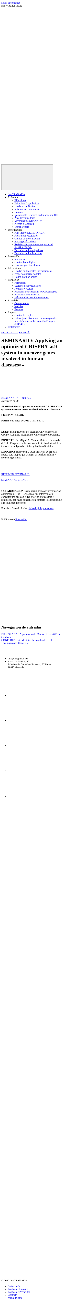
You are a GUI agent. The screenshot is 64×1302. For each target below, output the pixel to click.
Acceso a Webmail (24, 223)
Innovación (20, 259)
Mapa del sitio (15, 1297)
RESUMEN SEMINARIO (15, 474)
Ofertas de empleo (23, 315)
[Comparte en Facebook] (26, 544)
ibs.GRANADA (16, 194)
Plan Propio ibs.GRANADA (29, 232)
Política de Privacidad (19, 1292)
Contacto (12, 1294)
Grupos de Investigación (27, 238)
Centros (18, 212)
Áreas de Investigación (26, 235)
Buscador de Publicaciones (28, 253)
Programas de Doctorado (27, 294)
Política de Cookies (18, 1289)
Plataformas (14, 327)
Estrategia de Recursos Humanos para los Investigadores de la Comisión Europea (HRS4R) (35, 321)
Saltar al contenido (11, 2)
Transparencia (21, 226)
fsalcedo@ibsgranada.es (41, 508)
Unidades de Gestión (25, 206)
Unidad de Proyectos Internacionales (33, 271)
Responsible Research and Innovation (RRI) (37, 215)
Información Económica (26, 209)
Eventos (18, 309)
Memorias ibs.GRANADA (28, 220)
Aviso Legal (14, 1286)
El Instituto (20, 200)
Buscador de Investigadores (28, 250)
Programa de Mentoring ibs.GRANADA (35, 291)
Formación (20, 282)
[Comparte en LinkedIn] (26, 595)
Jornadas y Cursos (23, 288)
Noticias (18, 306)
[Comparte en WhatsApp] (26, 620)
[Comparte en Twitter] (26, 569)
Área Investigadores (24, 218)
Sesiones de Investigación (27, 285)
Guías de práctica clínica (27, 265)
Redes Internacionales (25, 276)
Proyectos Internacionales (27, 274)
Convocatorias (21, 303)
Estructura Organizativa (26, 203)
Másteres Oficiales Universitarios (31, 297)
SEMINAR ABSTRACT (14, 479)
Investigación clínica (25, 241)
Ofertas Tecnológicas (25, 262)
